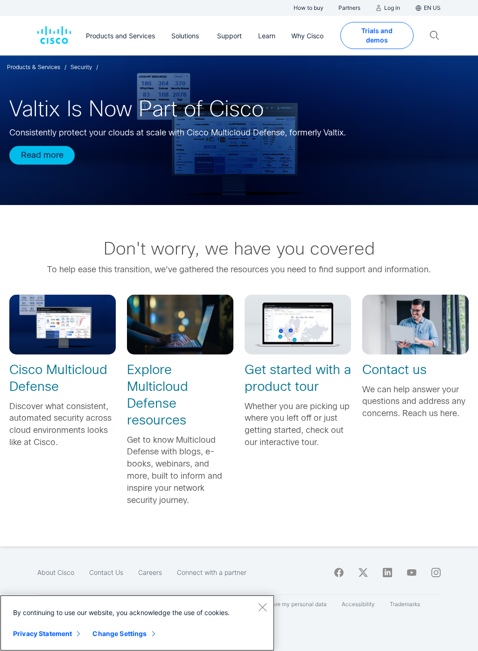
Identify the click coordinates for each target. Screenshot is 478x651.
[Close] (262, 607)
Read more (42, 154)
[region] (137, 623)
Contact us (394, 369)
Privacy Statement (42, 633)
